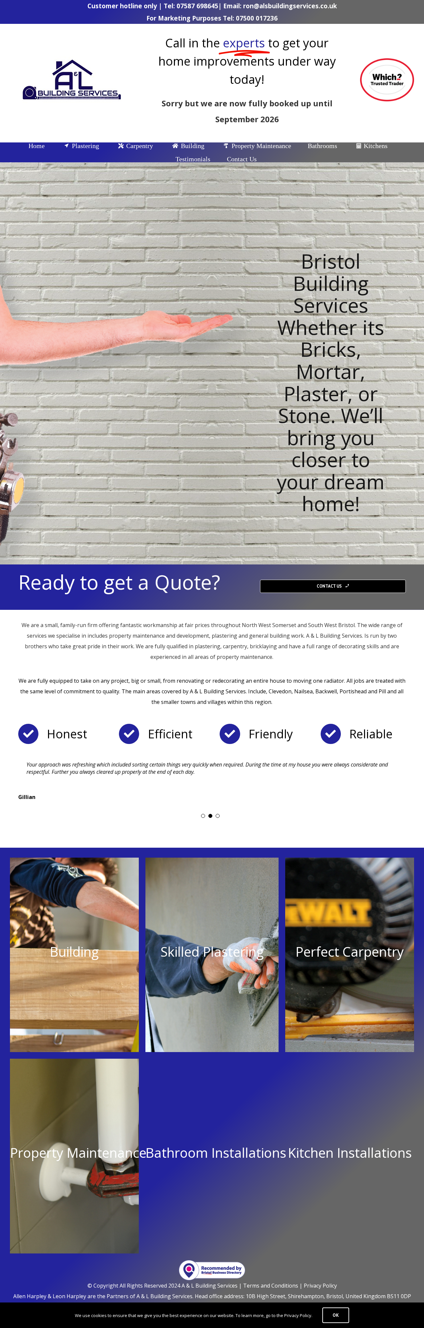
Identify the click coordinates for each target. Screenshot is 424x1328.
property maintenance (244, 657)
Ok (336, 1315)
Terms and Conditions (270, 1285)
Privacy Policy (320, 1285)
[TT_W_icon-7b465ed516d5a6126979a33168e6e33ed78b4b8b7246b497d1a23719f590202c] (387, 61)
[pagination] (203, 816)
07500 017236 (257, 18)
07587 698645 (197, 6)
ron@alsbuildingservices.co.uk (290, 6)
